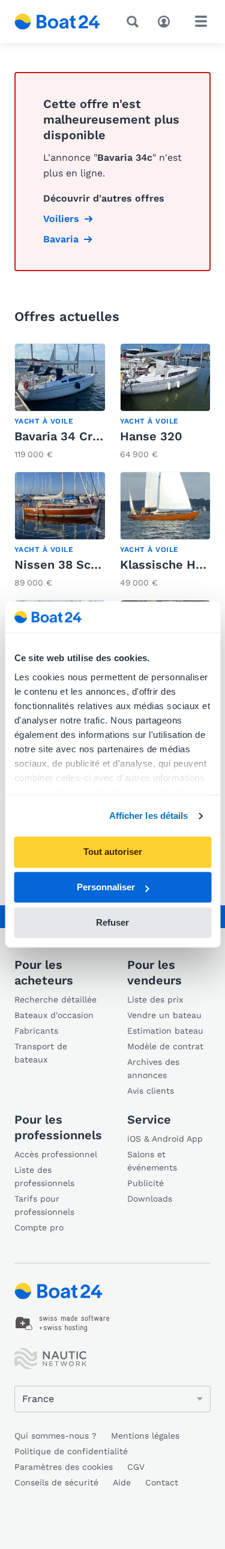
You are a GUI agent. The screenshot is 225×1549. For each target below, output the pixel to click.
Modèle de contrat (165, 1046)
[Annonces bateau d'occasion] (57, 21)
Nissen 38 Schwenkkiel (83, 564)
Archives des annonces (153, 1068)
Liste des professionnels (44, 1176)
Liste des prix (155, 999)
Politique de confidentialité (71, 1451)
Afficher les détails (148, 815)
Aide (122, 1482)
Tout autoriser (112, 852)
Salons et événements (152, 1160)
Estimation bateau (165, 1030)
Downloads (149, 1198)
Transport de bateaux (40, 1052)
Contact (161, 1482)
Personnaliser (106, 887)
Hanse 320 (151, 436)
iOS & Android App (165, 1138)
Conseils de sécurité (56, 1482)
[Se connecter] (167, 20)
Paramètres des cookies (63, 1467)
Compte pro (39, 1227)
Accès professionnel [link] (55, 1154)
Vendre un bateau (164, 1015)
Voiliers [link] (61, 218)
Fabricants (36, 1030)
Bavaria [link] (61, 239)
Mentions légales (145, 1435)
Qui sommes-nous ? (55, 1435)
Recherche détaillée (55, 999)
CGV (136, 1467)
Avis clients (150, 1090)
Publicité (145, 1183)
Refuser (112, 922)
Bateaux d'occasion (54, 1015)
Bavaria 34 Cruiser (68, 436)
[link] (60, 402)
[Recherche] (135, 21)
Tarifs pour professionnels (44, 1205)
